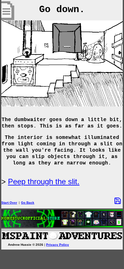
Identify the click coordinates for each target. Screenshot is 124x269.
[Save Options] (117, 201)
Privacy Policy (57, 244)
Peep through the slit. (43, 181)
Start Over (9, 202)
